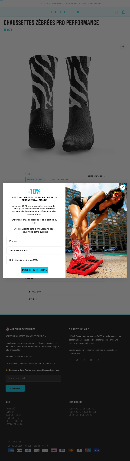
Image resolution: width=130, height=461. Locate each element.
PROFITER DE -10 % (34, 270)
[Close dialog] (123, 187)
